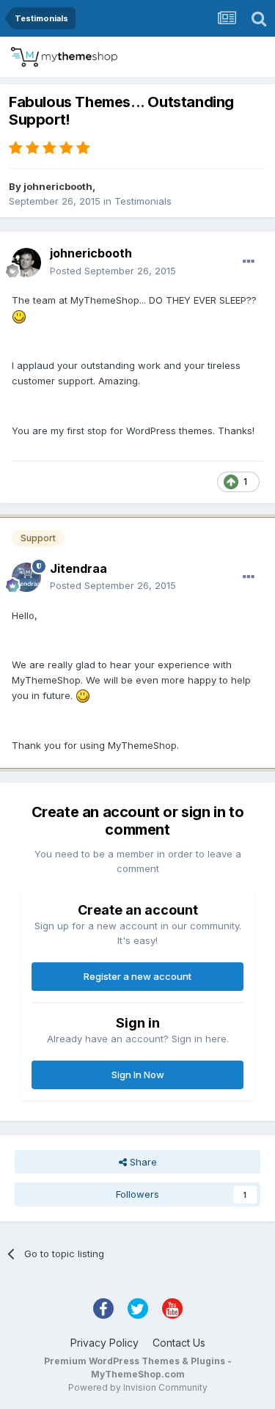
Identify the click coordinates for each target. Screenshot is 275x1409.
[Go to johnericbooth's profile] (26, 262)
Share (142, 1162)
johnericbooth (57, 186)
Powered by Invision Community (138, 1387)
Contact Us (179, 1342)
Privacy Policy (104, 1342)
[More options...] (248, 262)
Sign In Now (137, 1074)
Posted (113, 271)
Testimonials (143, 201)
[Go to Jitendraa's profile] (26, 577)
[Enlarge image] (19, 315)
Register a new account (137, 976)
